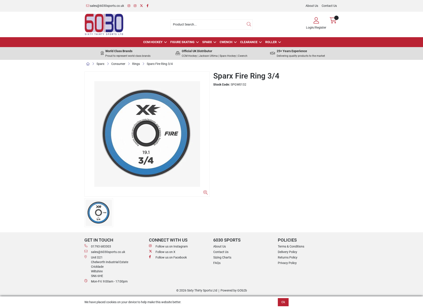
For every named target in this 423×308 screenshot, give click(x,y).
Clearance (249, 42)
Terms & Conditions (291, 246)
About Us (312, 5)
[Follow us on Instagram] (129, 6)
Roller (271, 42)
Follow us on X (165, 252)
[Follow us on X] (141, 6)
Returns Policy (287, 257)
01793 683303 (101, 246)
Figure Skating (182, 42)
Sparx (207, 42)
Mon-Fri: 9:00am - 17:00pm (109, 281)
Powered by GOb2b (234, 290)
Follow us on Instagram (172, 246)
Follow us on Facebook (171, 257)
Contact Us (329, 5)
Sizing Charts (222, 257)
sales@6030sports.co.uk (106, 5)
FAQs (217, 263)
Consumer (118, 64)
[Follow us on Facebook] (147, 6)
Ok (283, 302)
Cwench (226, 42)
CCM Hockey (153, 42)
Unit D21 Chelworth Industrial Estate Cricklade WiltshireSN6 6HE (109, 267)
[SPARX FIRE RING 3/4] (147, 134)
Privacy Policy (287, 263)
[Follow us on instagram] (135, 6)
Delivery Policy (287, 252)
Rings (136, 64)
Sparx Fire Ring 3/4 (160, 64)
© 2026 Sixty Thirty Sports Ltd (196, 290)
